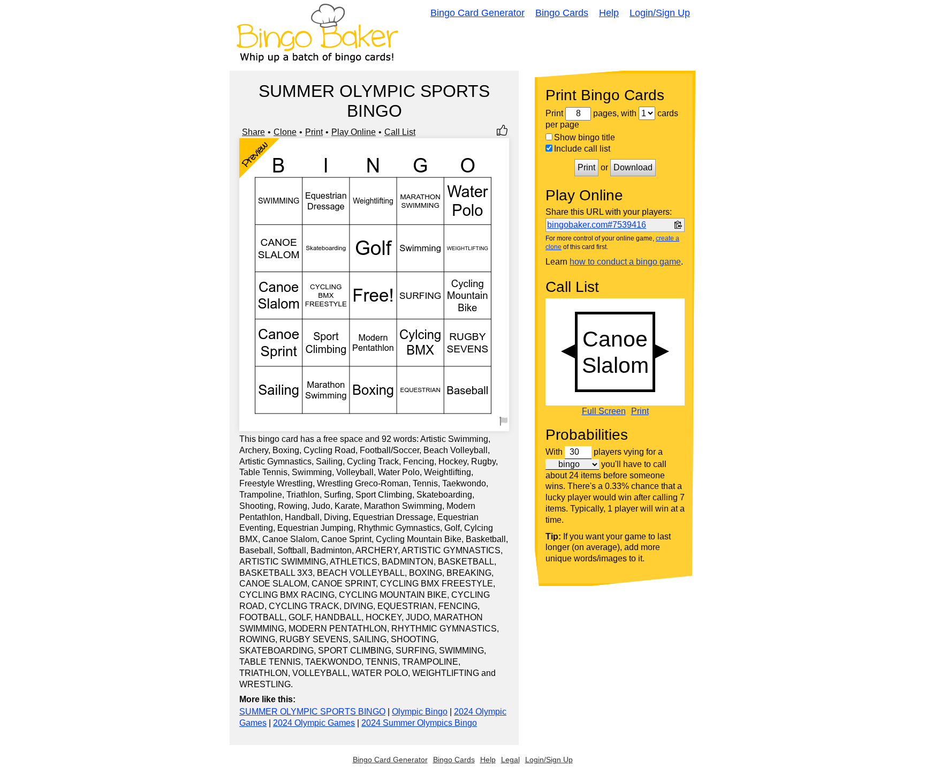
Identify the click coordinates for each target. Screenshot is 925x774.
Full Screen (604, 411)
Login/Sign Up (660, 12)
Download (633, 167)
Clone (285, 132)
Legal (510, 759)
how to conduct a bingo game (625, 261)
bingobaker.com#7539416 (596, 224)
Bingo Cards (561, 12)
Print (314, 132)
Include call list (582, 148)
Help (609, 12)
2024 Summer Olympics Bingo (419, 722)
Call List (399, 132)
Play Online (353, 132)
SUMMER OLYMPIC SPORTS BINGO (312, 711)
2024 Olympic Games (314, 722)
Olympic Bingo (420, 711)
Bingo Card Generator (477, 12)
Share (253, 132)
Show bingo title (584, 137)
